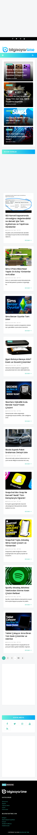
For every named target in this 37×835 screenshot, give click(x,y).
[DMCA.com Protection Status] (8, 785)
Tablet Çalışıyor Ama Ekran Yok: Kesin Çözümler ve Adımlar (18, 636)
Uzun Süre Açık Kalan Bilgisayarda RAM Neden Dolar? (16, 136)
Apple (4, 803)
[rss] (7, 729)
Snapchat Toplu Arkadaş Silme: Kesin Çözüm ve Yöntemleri (17, 543)
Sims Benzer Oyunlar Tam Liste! (17, 318)
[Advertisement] (18, 18)
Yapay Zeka (6, 805)
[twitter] (16, 38)
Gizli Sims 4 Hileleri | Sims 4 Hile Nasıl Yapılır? (18, 119)
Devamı (27, 240)
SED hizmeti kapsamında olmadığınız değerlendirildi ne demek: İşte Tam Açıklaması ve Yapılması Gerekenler (17, 221)
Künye (4, 822)
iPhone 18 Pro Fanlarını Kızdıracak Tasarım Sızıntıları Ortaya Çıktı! (16, 72)
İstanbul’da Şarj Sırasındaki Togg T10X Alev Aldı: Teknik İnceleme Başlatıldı (18, 99)
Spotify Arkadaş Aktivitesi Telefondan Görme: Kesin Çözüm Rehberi (17, 590)
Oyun (3, 807)
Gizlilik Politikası (7, 824)
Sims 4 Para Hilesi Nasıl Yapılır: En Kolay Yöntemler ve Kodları (18, 272)
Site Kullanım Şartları (8, 820)
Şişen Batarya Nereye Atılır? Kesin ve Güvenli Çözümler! (18, 360)
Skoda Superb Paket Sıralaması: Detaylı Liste (16, 451)
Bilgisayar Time (11, 230)
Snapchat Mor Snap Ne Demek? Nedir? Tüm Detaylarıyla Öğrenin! (16, 495)
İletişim (4, 818)
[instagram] (20, 38)
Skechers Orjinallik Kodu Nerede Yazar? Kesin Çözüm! (16, 405)
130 (18, 658)
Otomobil (5, 809)
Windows (5, 801)
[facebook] (13, 38)
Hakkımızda (5, 826)
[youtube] (24, 38)
